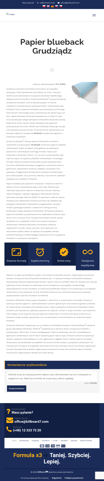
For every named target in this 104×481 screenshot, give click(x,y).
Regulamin (57, 478)
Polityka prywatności (74, 478)
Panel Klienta (86, 440)
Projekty (35, 440)
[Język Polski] (44, 6)
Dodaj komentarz (16, 388)
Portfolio (46, 440)
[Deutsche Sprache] (52, 6)
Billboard (42, 472)
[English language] (48, 6)
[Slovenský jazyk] (56, 6)
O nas (55, 440)
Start (14, 440)
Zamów (74, 440)
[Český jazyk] (60, 6)
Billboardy (24, 440)
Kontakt (64, 440)
